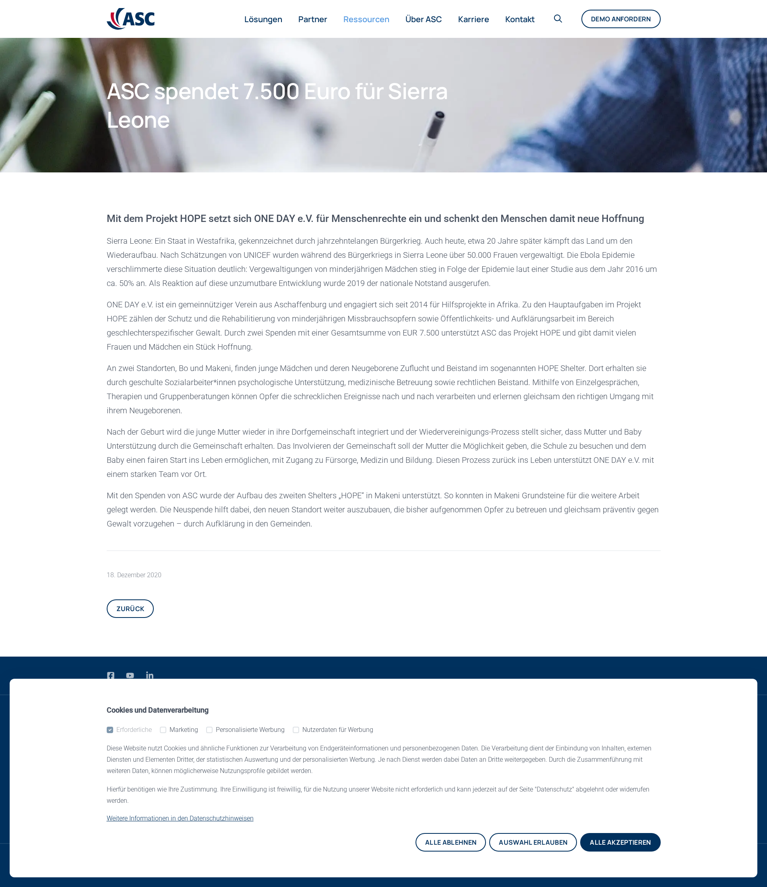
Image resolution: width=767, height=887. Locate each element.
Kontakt (520, 19)
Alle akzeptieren (620, 842)
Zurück (130, 608)
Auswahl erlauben (533, 842)
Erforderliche (134, 730)
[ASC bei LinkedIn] (150, 675)
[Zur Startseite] (131, 19)
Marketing (184, 730)
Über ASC (423, 19)
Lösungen (263, 19)
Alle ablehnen (450, 842)
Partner (312, 19)
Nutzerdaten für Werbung (337, 730)
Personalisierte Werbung (250, 730)
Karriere (473, 19)
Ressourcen (366, 19)
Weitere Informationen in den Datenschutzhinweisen (180, 818)
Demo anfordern (621, 19)
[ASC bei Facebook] (112, 675)
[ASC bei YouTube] (131, 675)
